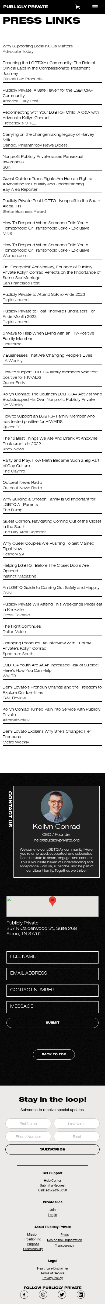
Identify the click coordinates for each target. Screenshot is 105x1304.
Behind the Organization (64, 1240)
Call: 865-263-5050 (52, 1190)
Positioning (32, 1239)
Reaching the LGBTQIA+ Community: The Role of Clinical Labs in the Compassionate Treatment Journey (49, 68)
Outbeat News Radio (22, 483)
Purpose (33, 1244)
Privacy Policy (53, 1278)
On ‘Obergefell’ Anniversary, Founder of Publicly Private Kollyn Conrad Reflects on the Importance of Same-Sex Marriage (51, 273)
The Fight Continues (22, 627)
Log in (52, 1215)
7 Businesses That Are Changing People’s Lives (47, 356)
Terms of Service (52, 1273)
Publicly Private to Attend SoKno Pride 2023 (44, 295)
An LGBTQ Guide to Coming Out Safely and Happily (51, 588)
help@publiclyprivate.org (56, 841)
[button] (52, 901)
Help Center (52, 1181)
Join (53, 1210)
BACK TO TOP (54, 1054)
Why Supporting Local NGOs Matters (38, 46)
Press (65, 1235)
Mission (32, 1234)
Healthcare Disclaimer (52, 1268)
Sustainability (33, 1249)
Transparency (64, 1245)
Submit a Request (52, 1185)
